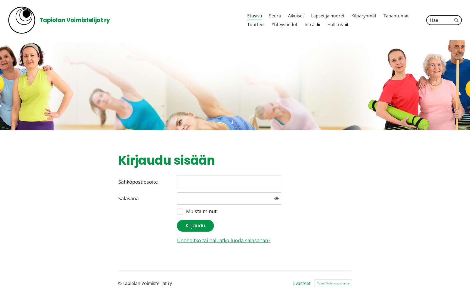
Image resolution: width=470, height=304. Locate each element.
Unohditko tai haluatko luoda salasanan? (223, 240)
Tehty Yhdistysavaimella (333, 283)
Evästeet (302, 283)
